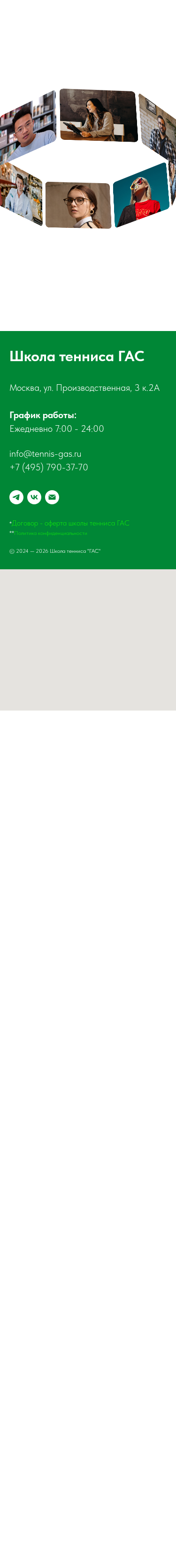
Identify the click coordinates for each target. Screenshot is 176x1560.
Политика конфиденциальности (50, 533)
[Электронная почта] (52, 497)
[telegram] (16, 497)
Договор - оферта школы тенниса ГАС (71, 522)
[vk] (34, 497)
